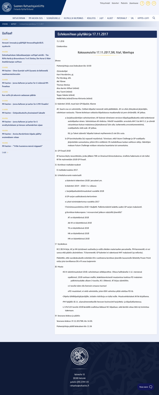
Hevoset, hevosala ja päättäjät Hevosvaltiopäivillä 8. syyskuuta (23, 44)
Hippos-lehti (143, 18)
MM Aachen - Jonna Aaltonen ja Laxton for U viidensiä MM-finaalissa (25, 85)
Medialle (124, 3)
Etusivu (5, 24)
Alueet (110, 18)
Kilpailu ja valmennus (73, 18)
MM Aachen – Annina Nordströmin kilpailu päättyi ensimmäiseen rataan (21, 136)
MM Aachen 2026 (36, 18)
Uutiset (13, 24)
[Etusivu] (6, 7)
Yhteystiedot (105, 3)
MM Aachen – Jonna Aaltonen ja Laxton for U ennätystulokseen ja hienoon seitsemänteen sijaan (22, 123)
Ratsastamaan (19, 18)
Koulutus (91, 18)
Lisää (4, 152)
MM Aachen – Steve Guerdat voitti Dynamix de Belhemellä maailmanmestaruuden (25, 72)
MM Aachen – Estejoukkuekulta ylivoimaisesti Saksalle (23, 113)
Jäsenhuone (133, 3)
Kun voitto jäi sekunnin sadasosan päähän (19, 95)
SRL (132, 18)
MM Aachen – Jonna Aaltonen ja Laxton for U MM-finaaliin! (25, 104)
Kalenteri (115, 3)
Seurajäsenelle (53, 18)
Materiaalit (122, 18)
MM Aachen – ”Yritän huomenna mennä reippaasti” (22, 146)
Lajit (101, 18)
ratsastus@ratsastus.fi (79, 385)
